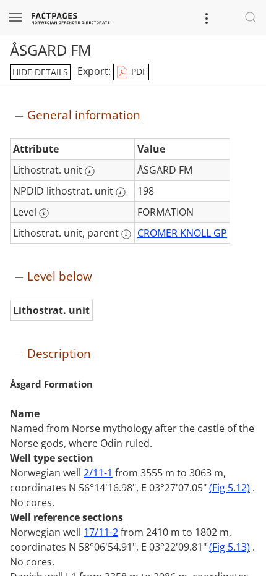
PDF (138, 71)
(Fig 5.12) (229, 487)
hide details (40, 72)
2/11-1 (98, 473)
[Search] (250, 17)
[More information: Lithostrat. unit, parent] (126, 234)
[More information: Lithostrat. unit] (90, 171)
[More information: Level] (44, 213)
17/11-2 (101, 532)
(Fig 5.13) (229, 547)
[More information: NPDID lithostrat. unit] (121, 192)
